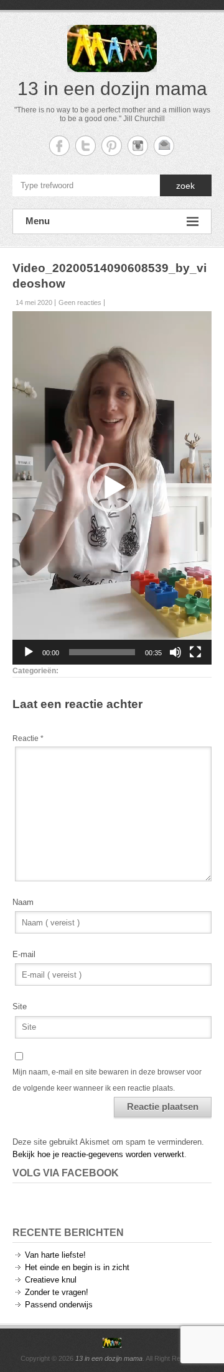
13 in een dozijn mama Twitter (85, 145)
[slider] (102, 652)
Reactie (28, 738)
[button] (112, 487)
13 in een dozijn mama (112, 88)
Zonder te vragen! (56, 1292)
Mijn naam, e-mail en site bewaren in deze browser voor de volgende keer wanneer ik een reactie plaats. (107, 1080)
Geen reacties (79, 302)
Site (19, 1006)
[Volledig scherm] (195, 652)
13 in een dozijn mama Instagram (138, 145)
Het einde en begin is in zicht (77, 1267)
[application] (112, 488)
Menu (38, 221)
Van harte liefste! (55, 1255)
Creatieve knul (51, 1279)
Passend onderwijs (59, 1304)
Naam (23, 902)
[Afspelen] (28, 652)
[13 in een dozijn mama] (112, 1343)
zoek (185, 186)
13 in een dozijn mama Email (164, 145)
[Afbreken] (175, 652)
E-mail (23, 954)
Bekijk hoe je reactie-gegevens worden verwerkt (98, 1154)
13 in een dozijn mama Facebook (59, 145)
